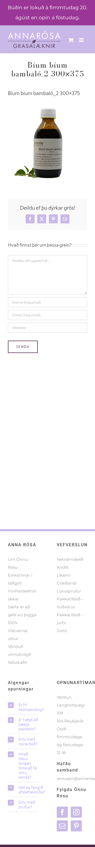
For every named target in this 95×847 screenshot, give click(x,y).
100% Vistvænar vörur (18, 630)
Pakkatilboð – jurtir (70, 618)
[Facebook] (62, 812)
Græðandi (67, 583)
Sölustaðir (17, 662)
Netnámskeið (70, 559)
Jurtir (62, 630)
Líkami (63, 575)
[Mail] (62, 825)
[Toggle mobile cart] (71, 40)
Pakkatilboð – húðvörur (70, 602)
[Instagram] (76, 812)
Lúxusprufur (69, 591)
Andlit (63, 567)
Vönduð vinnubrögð (19, 650)
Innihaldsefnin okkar (22, 595)
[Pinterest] (76, 825)
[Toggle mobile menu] (81, 40)
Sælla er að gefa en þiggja (22, 610)
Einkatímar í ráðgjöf (20, 579)
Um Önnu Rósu (18, 563)
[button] (23, 707)
